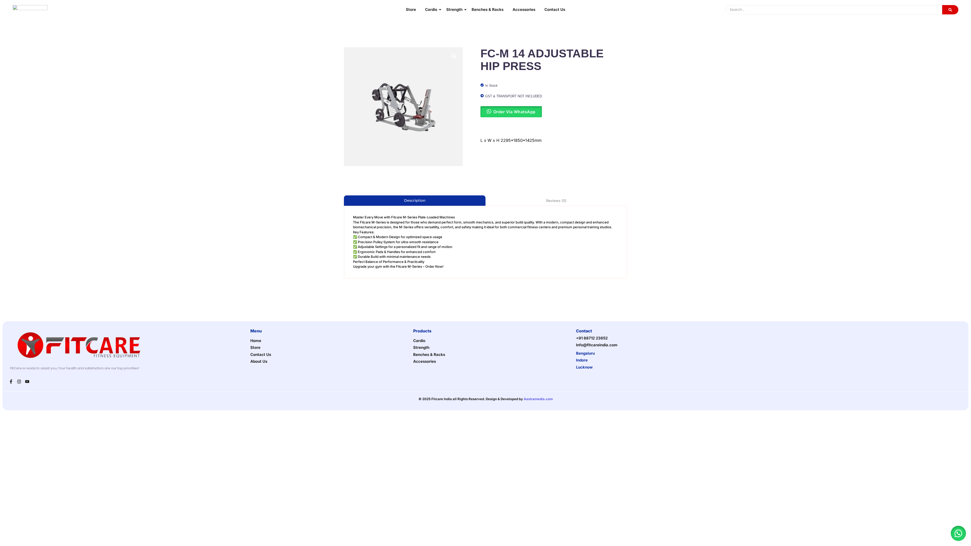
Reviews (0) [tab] (556, 200)
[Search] (950, 9)
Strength (454, 9)
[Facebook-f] (11, 381)
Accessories (524, 9)
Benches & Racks (487, 9)
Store (411, 9)
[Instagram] (19, 381)
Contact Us (554, 9)
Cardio (431, 9)
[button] (958, 533)
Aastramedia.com (538, 399)
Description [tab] (415, 200)
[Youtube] (27, 381)
